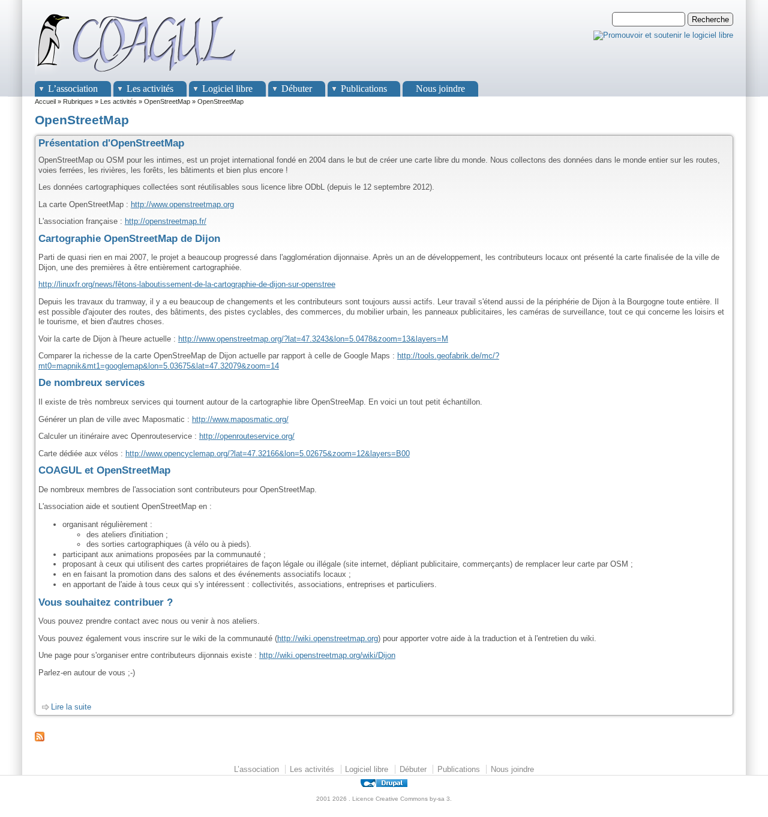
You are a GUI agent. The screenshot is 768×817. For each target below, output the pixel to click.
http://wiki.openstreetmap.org (327, 638)
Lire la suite (71, 706)
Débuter (296, 88)
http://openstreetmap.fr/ (165, 221)
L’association (73, 88)
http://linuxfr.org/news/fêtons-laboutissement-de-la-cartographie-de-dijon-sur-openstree (186, 284)
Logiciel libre (227, 88)
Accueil (45, 101)
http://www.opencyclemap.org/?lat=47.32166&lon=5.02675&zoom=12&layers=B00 (267, 453)
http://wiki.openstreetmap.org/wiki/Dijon (327, 655)
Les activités (150, 88)
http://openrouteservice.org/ (247, 436)
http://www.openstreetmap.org (182, 204)
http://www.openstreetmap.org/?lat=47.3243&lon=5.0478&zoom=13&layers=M (313, 338)
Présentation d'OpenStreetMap (111, 143)
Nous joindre (440, 88)
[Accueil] (137, 75)
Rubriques (78, 101)
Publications (364, 88)
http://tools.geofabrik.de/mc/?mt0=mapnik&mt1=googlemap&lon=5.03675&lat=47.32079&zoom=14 (268, 360)
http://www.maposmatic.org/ (240, 419)
